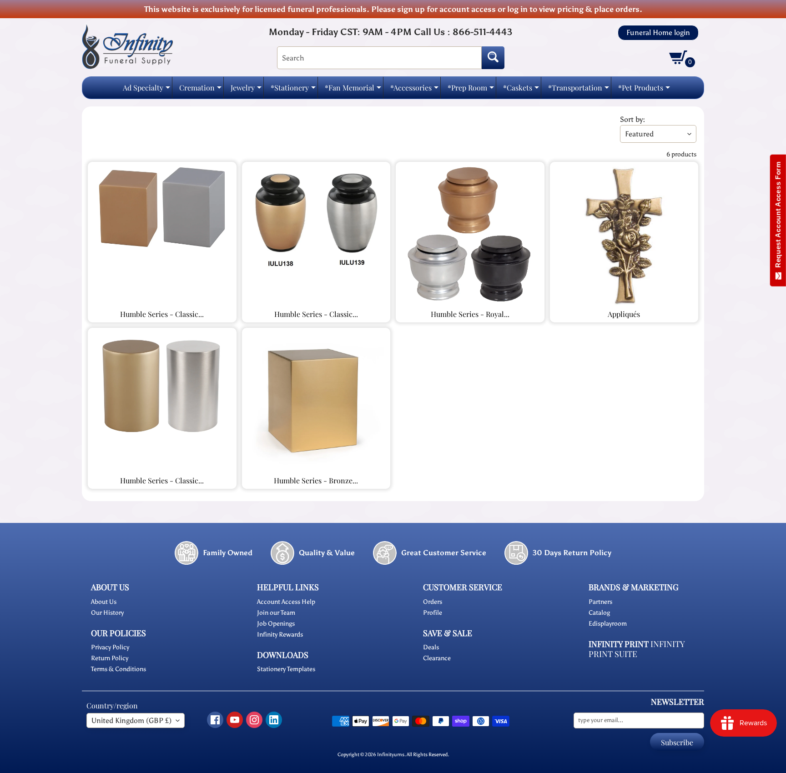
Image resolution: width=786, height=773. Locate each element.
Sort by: (632, 119)
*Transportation (578, 90)
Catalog (599, 613)
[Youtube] (235, 720)
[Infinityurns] (127, 46)
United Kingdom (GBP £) (131, 720)
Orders (432, 602)
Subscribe (677, 742)
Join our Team (276, 613)
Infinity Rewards (280, 634)
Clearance (437, 658)
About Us (103, 602)
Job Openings (276, 623)
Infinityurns (390, 754)
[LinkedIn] (274, 720)
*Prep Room (471, 90)
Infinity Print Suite (637, 649)
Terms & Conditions (118, 669)
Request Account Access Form (778, 216)
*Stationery (293, 90)
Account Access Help (286, 602)
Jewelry (246, 90)
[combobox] (379, 57)
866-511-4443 (482, 31)
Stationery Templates (286, 669)
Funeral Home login (658, 32)
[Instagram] (254, 720)
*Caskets (521, 90)
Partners (600, 602)
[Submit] (493, 57)
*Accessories (414, 90)
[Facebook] (215, 720)
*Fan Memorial (353, 90)
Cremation (200, 90)
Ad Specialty (146, 90)
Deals (431, 647)
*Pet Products (644, 90)
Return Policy (109, 658)
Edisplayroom (608, 623)
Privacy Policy (110, 647)
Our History (107, 613)
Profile (432, 613)
